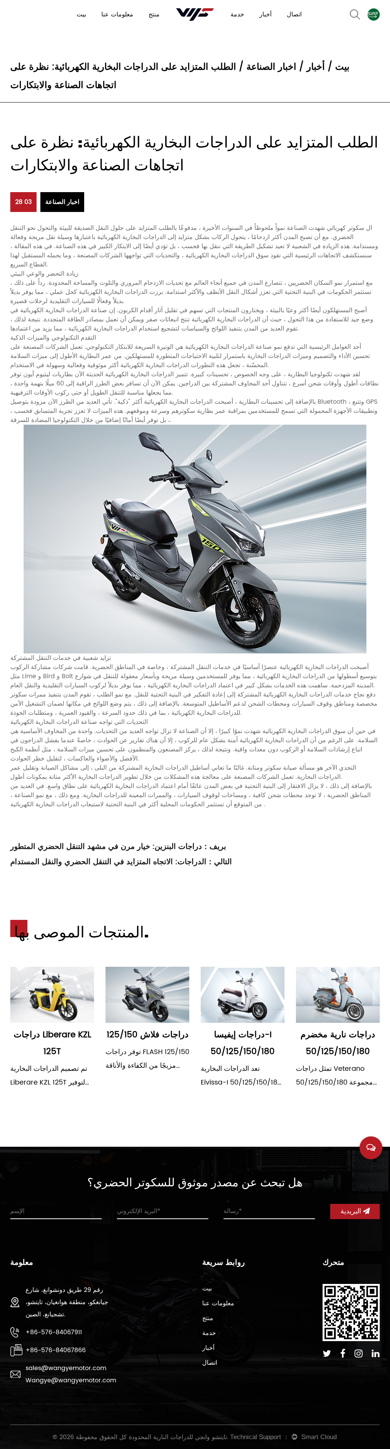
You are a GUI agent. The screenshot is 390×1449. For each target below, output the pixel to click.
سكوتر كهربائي (344, 228)
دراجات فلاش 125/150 (148, 1035)
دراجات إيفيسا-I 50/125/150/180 (243, 1043)
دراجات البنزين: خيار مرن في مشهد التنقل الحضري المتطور (106, 847)
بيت (81, 14)
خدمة (237, 14)
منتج (154, 14)
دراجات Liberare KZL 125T (52, 1043)
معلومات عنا (117, 14)
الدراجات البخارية (166, 28)
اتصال (294, 14)
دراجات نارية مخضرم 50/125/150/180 (337, 1043)
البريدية (351, 1211)
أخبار (265, 14)
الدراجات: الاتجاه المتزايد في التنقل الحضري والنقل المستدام (108, 862)
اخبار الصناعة (271, 67)
